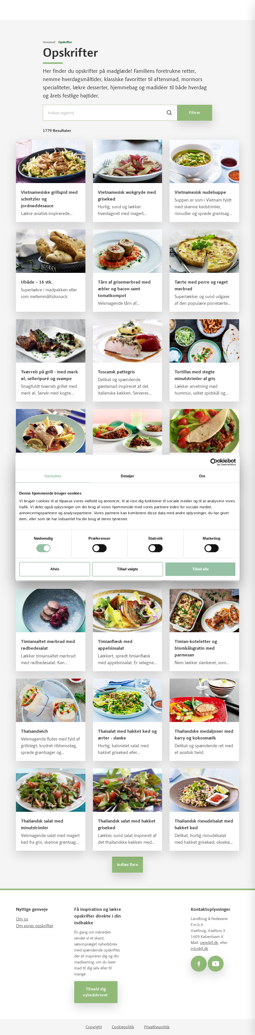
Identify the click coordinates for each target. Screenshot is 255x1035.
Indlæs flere (127, 864)
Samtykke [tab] (53, 476)
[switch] (99, 548)
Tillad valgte (127, 569)
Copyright (94, 1027)
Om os (22, 919)
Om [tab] (202, 476)
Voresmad (49, 42)
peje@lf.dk (209, 942)
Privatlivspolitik (157, 1027)
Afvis (54, 569)
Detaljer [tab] (127, 476)
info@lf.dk (199, 948)
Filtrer (194, 112)
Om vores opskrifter (34, 926)
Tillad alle (200, 569)
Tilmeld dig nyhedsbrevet (96, 992)
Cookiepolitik (123, 1027)
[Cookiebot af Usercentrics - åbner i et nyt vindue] (214, 462)
